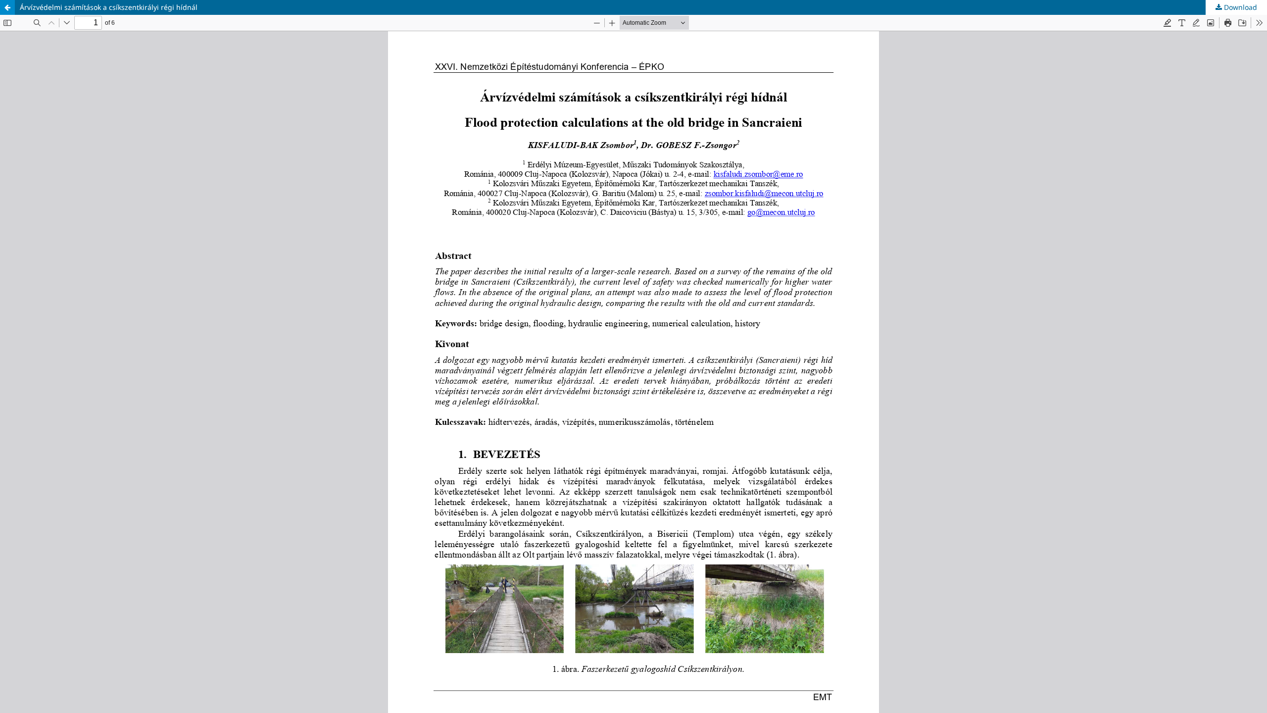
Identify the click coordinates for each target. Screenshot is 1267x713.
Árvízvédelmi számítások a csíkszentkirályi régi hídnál (108, 7)
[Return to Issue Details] (7, 7)
